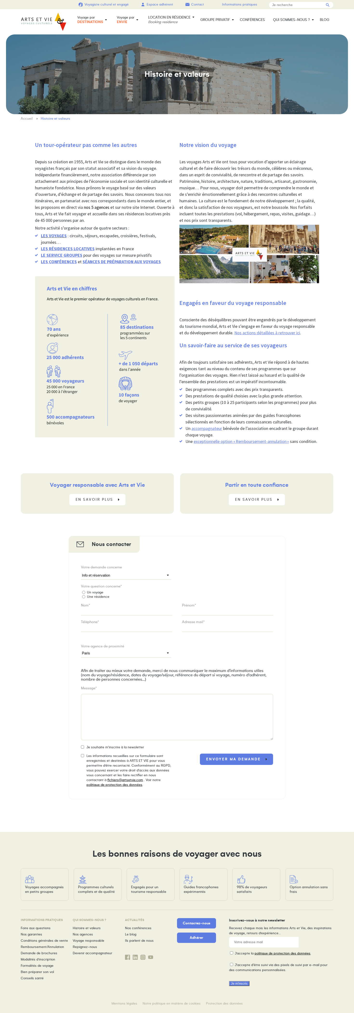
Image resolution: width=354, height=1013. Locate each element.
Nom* (85, 605)
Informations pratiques (239, 4)
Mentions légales (124, 1003)
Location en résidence (169, 19)
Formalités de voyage (37, 965)
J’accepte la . (273, 953)
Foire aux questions (36, 928)
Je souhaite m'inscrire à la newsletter (115, 747)
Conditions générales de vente (44, 940)
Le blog (130, 934)
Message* (89, 688)
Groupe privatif (215, 20)
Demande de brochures (39, 953)
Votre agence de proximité (102, 646)
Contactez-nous (196, 923)
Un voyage (95, 592)
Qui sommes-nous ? (291, 20)
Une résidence (98, 597)
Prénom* (189, 605)
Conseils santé (32, 978)
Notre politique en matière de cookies (172, 1003)
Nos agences (83, 934)
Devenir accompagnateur (92, 953)
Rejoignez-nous (85, 947)
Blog (324, 20)
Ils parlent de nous (139, 940)
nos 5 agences (96, 207)
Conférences (252, 20)
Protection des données (224, 1003)
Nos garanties (31, 934)
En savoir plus (94, 499)
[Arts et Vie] (43, 22)
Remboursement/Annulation (42, 947)
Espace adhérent (160, 4)
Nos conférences (138, 928)
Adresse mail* (193, 622)
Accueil (27, 118)
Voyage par (90, 20)
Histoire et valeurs (87, 928)
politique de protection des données (114, 785)
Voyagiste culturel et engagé (107, 4)
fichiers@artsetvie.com (125, 780)
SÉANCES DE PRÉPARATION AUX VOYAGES (122, 261)
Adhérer (196, 938)
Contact (197, 4)
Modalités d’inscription (38, 959)
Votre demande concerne (101, 567)
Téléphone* (90, 622)
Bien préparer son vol (37, 972)
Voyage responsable (88, 940)
